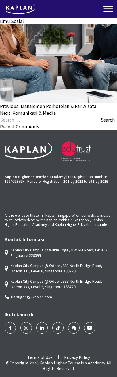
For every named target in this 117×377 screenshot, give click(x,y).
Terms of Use (40, 357)
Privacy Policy (77, 357)
